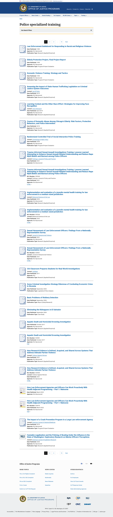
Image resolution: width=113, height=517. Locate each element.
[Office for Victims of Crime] (78, 505)
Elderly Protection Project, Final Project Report (46, 60)
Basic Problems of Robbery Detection (42, 297)
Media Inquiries (49, 474)
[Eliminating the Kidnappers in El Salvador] (23, 316)
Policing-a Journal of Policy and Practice (44, 159)
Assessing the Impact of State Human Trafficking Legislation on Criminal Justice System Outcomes (57, 87)
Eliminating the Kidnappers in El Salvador (44, 310)
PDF (28, 344)
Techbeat (35, 271)
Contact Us (76, 9)
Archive (72, 474)
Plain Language (36, 511)
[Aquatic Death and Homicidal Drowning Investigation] (23, 328)
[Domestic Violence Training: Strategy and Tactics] (23, 79)
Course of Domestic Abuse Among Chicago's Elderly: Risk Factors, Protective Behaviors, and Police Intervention (59, 122)
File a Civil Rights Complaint (27, 474)
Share (93, 10)
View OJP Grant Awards (76, 481)
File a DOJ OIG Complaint (26, 477)
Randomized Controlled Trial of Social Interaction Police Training (54, 137)
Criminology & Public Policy (40, 139)
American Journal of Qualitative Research (44, 440)
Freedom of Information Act (84, 511)
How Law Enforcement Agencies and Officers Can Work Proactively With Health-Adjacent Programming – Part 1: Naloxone (57, 388)
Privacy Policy (45, 511)
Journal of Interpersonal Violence (42, 235)
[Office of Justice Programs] (23, 8)
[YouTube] (92, 464)
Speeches (47, 485)
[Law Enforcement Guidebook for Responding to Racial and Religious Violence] (23, 52)
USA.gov (95, 511)
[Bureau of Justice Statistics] (78, 500)
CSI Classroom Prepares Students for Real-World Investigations (53, 269)
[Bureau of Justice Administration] (69, 499)
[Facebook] (82, 464)
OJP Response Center (76, 485)
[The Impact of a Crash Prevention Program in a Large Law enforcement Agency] (23, 426)
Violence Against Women (39, 355)
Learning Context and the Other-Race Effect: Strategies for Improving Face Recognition (58, 105)
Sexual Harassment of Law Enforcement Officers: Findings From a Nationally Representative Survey (59, 231)
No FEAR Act (71, 511)
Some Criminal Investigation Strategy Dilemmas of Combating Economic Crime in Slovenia (60, 285)
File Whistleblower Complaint (23, 511)
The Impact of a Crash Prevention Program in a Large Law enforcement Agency (60, 420)
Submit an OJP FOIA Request (27, 489)
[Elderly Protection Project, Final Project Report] (23, 66)
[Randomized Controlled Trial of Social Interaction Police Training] (23, 143)
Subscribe (87, 9)
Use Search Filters (26, 30)
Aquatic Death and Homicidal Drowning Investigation (49, 322)
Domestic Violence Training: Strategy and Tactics (47, 73)
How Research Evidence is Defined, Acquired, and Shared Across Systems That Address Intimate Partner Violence (60, 352)
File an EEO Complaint (26, 481)
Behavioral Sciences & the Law (41, 197)
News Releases (49, 481)
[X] (87, 464)
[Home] (44, 8)
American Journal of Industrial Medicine (43, 422)
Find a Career (23, 485)
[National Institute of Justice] (87, 499)
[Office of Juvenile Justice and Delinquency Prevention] (69, 505)
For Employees (74, 477)
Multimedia (48, 477)
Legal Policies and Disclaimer (58, 511)
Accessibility (10, 511)
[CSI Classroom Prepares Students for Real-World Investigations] (23, 275)
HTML (29, 184)
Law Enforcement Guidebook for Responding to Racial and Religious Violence (59, 46)
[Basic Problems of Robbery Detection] (23, 304)
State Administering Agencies (78, 489)
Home (21, 18)
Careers (82, 9)
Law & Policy (36, 91)
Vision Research (37, 108)
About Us (69, 9)
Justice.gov (102, 511)
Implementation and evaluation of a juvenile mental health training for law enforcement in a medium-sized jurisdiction (57, 193)
